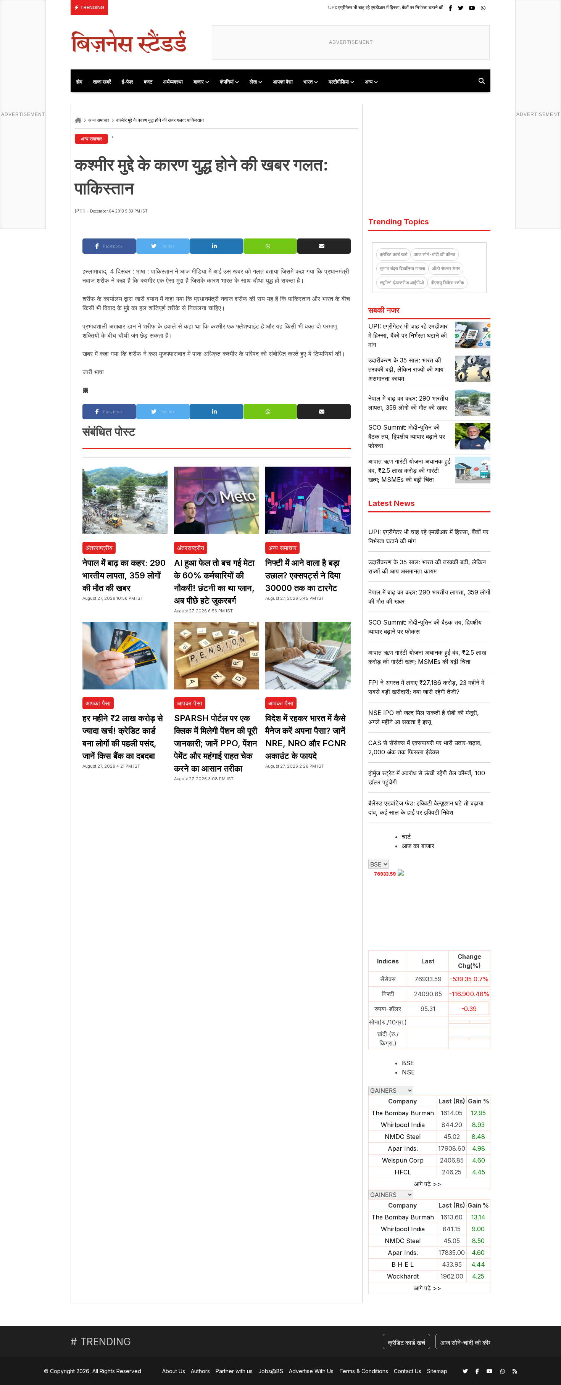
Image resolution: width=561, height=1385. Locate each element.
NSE (408, 1072)
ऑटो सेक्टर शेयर (446, 268)
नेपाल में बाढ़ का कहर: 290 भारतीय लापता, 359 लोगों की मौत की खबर (124, 575)
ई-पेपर (127, 82)
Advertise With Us (311, 1371)
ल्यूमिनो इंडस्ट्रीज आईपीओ (402, 282)
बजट (148, 82)
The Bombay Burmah (402, 1113)
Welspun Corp (403, 1160)
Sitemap (437, 1371)
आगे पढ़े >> (427, 1184)
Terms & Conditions (363, 1371)
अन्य (368, 82)
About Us (173, 1371)
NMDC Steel (403, 1136)
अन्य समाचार (98, 120)
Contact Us (407, 1371)
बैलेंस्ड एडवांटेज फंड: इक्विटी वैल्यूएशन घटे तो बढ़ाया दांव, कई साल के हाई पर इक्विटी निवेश (426, 807)
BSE (408, 1063)
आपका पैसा (283, 82)
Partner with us (234, 1371)
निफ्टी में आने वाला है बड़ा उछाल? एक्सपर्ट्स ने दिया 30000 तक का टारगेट (302, 575)
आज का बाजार (418, 846)
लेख (253, 82)
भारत (308, 82)
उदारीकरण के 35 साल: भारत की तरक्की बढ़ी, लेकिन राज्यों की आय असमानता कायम (405, 369)
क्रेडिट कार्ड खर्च (393, 254)
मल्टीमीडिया (339, 82)
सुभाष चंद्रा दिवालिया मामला (402, 268)
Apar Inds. (403, 1148)
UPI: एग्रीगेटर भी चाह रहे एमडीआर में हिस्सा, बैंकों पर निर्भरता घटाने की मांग (338, 7)
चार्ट (406, 837)
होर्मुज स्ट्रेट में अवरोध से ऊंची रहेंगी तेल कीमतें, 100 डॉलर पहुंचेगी (426, 777)
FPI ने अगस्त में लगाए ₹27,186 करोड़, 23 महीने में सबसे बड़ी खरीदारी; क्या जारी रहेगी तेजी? (426, 687)
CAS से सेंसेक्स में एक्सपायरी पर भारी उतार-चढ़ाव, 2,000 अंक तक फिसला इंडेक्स (425, 747)
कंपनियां (227, 82)
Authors (200, 1371)
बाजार (198, 82)
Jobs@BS (270, 1371)
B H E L (403, 1264)
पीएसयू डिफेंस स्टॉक (447, 282)
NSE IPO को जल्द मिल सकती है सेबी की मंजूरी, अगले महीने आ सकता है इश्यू (423, 717)
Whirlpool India (403, 1125)
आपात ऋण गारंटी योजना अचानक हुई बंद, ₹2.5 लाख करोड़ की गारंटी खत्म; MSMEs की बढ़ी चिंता (409, 470)
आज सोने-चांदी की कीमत (434, 254)
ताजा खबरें (102, 82)
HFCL (403, 1172)
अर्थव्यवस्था (173, 82)
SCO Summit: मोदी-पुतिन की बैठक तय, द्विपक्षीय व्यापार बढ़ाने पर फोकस (406, 436)
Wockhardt (403, 1276)
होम (79, 82)
